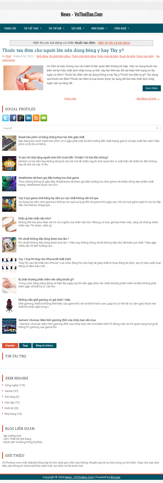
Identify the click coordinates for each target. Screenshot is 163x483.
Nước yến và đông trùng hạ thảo (23, 442)
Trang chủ (10, 28)
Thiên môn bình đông (84, 56)
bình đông (42, 56)
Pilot (8, 56)
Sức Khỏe (77, 28)
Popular (10, 345)
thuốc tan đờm (145, 56)
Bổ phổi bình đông (59, 56)
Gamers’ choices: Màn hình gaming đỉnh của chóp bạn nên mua (57, 320)
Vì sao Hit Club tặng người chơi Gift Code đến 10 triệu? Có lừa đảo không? (63, 157)
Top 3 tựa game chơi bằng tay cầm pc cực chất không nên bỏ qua (58, 198)
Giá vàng (10, 396)
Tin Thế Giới (56, 28)
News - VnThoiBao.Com (82, 14)
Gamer (9, 391)
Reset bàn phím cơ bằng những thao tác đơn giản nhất (51, 137)
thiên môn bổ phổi (107, 56)
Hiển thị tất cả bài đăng (114, 42)
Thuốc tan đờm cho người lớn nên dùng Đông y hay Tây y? (63, 50)
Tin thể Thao (32, 28)
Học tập (9, 402)
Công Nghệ (121, 28)
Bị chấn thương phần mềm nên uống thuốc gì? (46, 279)
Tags (25, 345)
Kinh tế (9, 408)
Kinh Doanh (99, 28)
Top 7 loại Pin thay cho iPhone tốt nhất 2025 (44, 259)
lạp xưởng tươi (12, 435)
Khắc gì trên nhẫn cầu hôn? (34, 218)
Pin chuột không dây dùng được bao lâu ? (43, 238)
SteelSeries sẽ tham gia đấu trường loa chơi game (48, 177)
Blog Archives (44, 345)
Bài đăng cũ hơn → (148, 98)
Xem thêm (152, 88)
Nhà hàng (10, 413)
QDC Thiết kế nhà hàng (17, 438)
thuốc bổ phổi (127, 56)
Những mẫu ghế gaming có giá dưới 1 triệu (44, 299)
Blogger (115, 477)
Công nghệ (11, 385)
